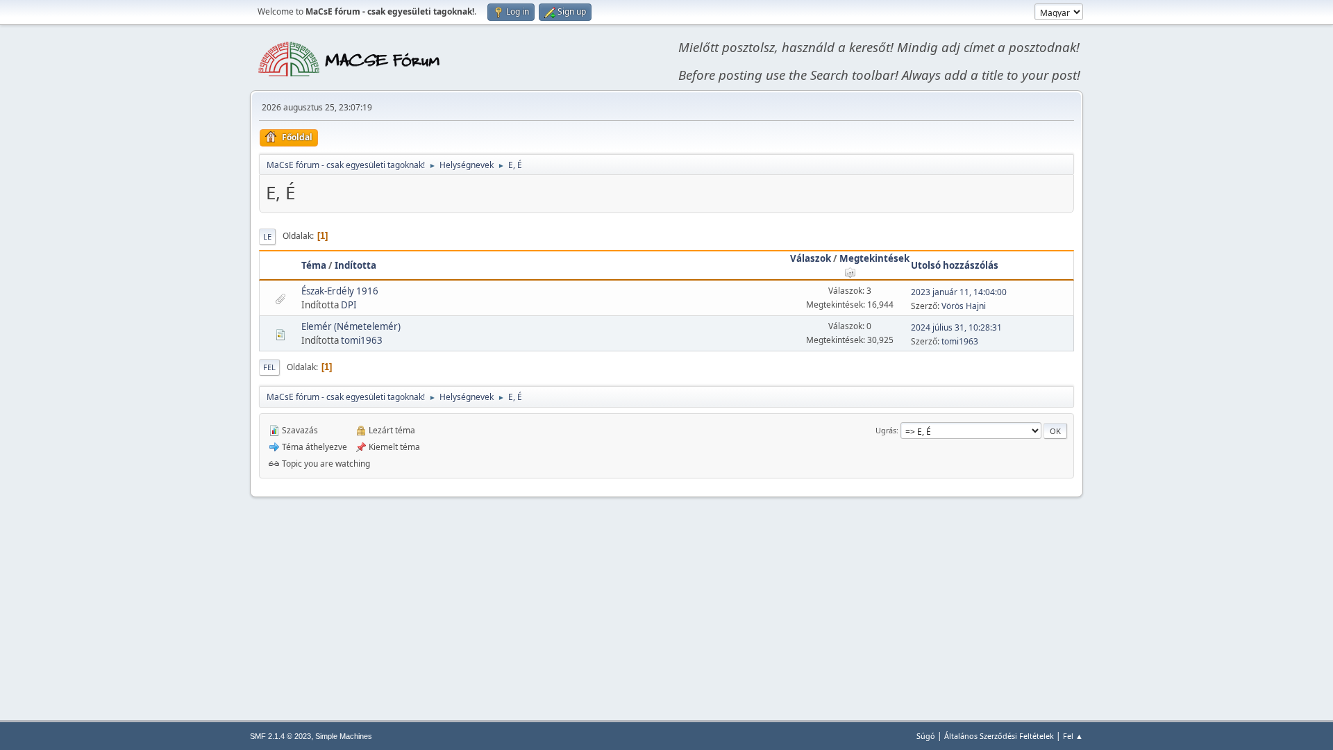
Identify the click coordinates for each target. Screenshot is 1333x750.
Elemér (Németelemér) (351, 326)
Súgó (925, 736)
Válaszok (810, 258)
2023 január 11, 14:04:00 (959, 292)
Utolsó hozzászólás (954, 265)
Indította (355, 265)
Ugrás (885, 430)
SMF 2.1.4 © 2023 (280, 736)
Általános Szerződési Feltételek (999, 736)
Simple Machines (343, 736)
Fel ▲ (1073, 736)
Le (267, 236)
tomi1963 (362, 340)
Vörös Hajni (963, 306)
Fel (269, 367)
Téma (313, 265)
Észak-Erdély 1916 (339, 291)
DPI (349, 305)
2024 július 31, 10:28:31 (956, 327)
